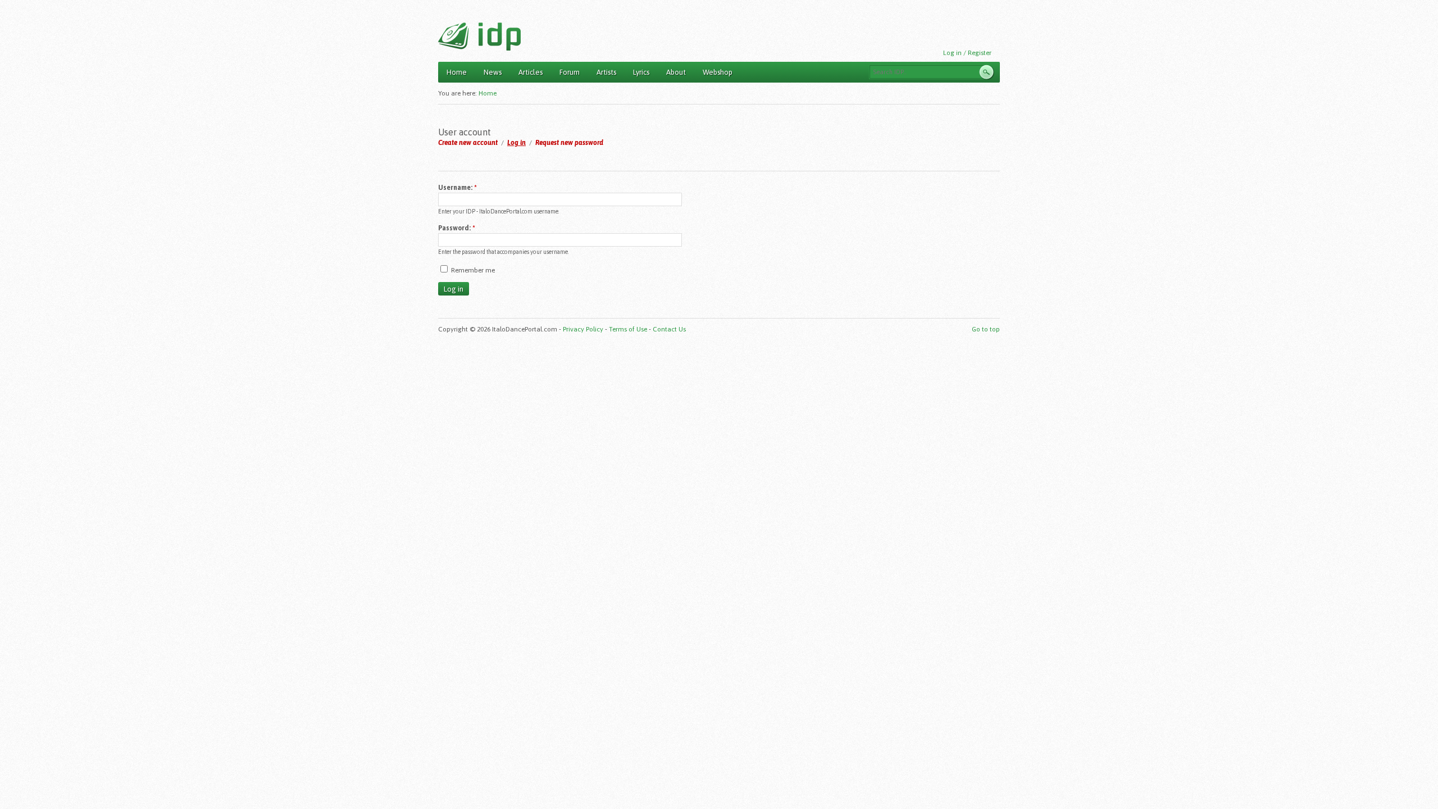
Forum (569, 72)
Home (457, 72)
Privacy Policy (583, 329)
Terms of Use (628, 329)
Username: (457, 188)
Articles (530, 72)
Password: (456, 228)
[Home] (479, 36)
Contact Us (669, 329)
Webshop (717, 72)
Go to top (986, 329)
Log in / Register (967, 53)
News (493, 72)
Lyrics (641, 72)
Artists (606, 72)
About (676, 72)
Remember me (472, 270)
